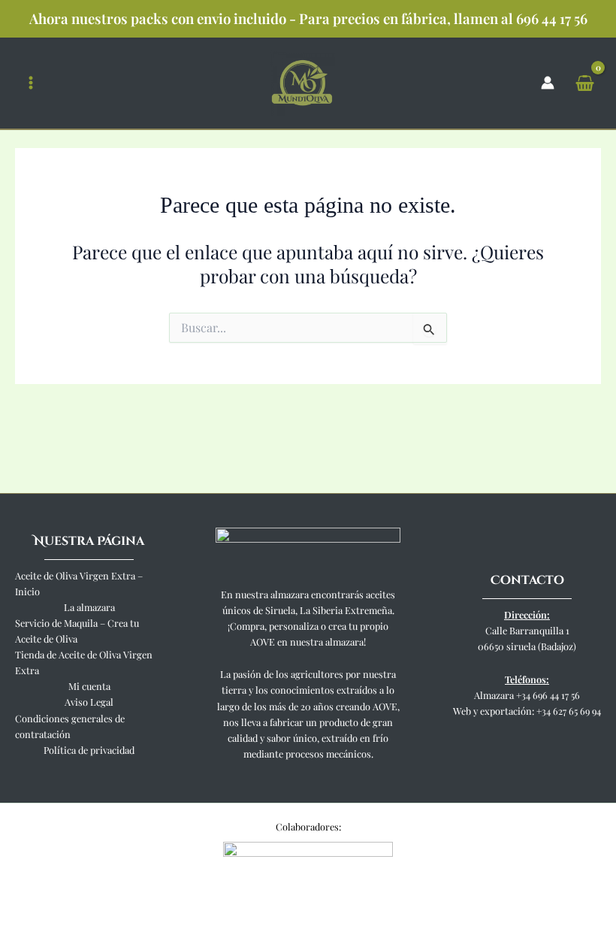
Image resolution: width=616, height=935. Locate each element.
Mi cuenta (89, 685)
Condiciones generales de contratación (70, 726)
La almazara (89, 607)
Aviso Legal (89, 701)
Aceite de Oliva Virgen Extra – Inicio (79, 583)
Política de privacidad (89, 749)
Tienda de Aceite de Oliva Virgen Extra (83, 662)
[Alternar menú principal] (31, 83)
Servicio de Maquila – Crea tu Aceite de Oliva (77, 630)
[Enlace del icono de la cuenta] (547, 82)
